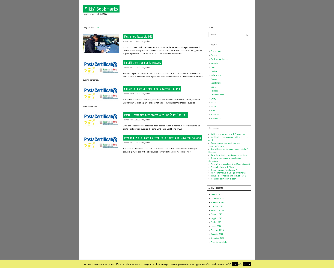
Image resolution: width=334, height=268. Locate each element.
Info (240, 264)
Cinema (214, 55)
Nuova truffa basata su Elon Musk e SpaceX (230, 164)
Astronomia (216, 51)
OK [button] (235, 264)
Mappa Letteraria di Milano (222, 167)
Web (213, 110)
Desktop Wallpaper (219, 59)
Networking (216, 75)
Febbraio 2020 (217, 230)
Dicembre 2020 (217, 198)
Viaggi (213, 103)
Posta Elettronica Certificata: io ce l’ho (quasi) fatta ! (155, 115)
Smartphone (216, 83)
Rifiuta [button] (247, 264)
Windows (215, 114)
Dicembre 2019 (217, 238)
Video (213, 107)
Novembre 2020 (218, 202)
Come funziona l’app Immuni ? (224, 170)
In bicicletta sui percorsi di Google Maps (228, 134)
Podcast (214, 79)
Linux (213, 67)
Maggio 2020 (216, 218)
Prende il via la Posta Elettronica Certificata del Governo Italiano (162, 138)
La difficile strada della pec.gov (142, 63)
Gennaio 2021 (217, 194)
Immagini (214, 63)
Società (214, 87)
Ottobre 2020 (217, 206)
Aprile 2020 (216, 222)
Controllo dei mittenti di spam (224, 179)
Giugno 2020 (216, 214)
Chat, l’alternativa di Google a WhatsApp (229, 173)
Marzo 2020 (216, 226)
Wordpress (216, 118)
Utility (213, 99)
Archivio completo (219, 242)
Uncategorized (217, 95)
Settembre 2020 (218, 210)
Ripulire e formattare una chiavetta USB (228, 176)
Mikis (147, 41)
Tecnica (214, 91)
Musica (214, 71)
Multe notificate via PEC (138, 36)
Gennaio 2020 (217, 234)
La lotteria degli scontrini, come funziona (229, 155)
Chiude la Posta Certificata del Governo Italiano (152, 89)
